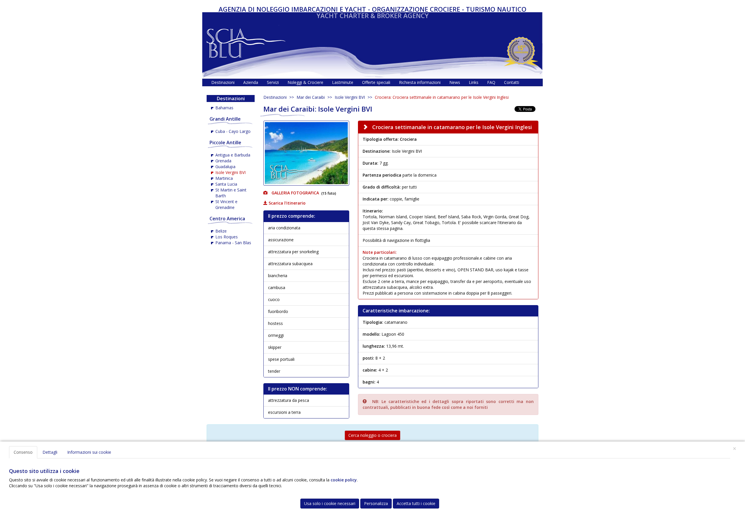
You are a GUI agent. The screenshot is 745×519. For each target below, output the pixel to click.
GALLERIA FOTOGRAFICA (294, 193)
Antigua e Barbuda (232, 155)
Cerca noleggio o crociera (372, 435)
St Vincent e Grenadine (226, 204)
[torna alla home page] (246, 41)
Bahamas (224, 107)
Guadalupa (225, 166)
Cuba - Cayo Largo (233, 131)
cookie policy (344, 480)
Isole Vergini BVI (350, 97)
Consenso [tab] (23, 452)
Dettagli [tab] (49, 452)
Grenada (223, 160)
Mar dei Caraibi (311, 97)
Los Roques (226, 237)
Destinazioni (275, 97)
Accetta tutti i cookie (416, 503)
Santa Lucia (226, 184)
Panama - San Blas (233, 242)
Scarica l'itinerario (286, 203)
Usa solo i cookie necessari (329, 503)
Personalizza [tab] (376, 503)
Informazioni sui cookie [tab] (89, 452)
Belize (221, 231)
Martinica (224, 178)
